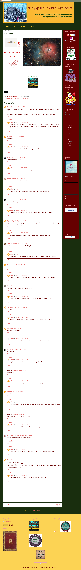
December (70, 118)
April (69, 139)
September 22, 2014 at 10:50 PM (20, 243)
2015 (67, 114)
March (69, 141)
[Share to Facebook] (27, 96)
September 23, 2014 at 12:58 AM (18, 286)
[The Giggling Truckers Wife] (71, 56)
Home (7, 26)
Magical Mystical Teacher (12, 435)
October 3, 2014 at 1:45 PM (22, 147)
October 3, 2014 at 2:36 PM (22, 381)
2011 (67, 152)
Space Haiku (70, 125)
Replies (10, 119)
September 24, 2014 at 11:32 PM (16, 391)
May (69, 137)
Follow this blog (71, 210)
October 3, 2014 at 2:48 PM (22, 475)
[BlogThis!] (24, 96)
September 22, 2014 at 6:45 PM (18, 136)
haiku (8, 98)
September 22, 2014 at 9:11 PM (18, 178)
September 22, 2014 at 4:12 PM (18, 107)
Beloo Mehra (10, 307)
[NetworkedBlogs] (71, 208)
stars (28, 98)
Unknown (9, 107)
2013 (68, 148)
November (70, 120)
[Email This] (23, 96)
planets (18, 98)
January (69, 145)
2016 (68, 112)
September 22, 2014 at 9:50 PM (19, 200)
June (69, 135)
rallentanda (9, 200)
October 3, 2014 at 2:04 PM (22, 189)
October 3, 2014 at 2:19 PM (22, 338)
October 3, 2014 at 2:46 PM (22, 449)
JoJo (8, 328)
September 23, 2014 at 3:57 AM (20, 307)
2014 (67, 116)
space (25, 98)
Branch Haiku (70, 127)
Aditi (8, 391)
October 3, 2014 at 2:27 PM (22, 359)
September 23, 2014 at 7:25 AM (16, 328)
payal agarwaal (10, 349)
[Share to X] (26, 96)
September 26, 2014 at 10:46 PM (19, 414)
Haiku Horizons (13, 98)
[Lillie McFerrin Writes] (40, 558)
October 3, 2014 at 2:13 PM (22, 296)
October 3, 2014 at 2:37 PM (22, 402)
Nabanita (9, 286)
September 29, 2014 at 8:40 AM (18, 460)
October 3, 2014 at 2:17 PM (22, 317)
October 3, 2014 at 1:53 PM (22, 168)
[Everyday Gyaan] (71, 172)
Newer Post (7, 505)
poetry (22, 98)
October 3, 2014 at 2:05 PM (22, 233)
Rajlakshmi (9, 178)
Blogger (56, 567)
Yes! (68, 129)
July (68, 133)
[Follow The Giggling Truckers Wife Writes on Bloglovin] (70, 237)
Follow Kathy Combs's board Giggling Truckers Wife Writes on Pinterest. (71, 200)
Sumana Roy (9, 243)
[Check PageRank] (7, 521)
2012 (67, 150)
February (69, 143)
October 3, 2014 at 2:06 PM (22, 275)
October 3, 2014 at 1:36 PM (22, 122)
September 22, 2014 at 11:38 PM (18, 265)
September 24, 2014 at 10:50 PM (19, 370)
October (69, 122)
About (14, 26)
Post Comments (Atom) (36, 510)
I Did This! (32, 26)
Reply (8, 116)
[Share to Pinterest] (28, 96)
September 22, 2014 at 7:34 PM (18, 157)
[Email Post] (21, 96)
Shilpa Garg (9, 221)
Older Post (58, 505)
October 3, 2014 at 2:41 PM (22, 425)
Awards (23, 26)
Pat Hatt (9, 157)
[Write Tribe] (57, 532)
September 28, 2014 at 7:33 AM (25, 435)
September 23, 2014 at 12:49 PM (21, 349)
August (69, 131)
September (70, 124)
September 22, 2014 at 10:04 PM (19, 221)
